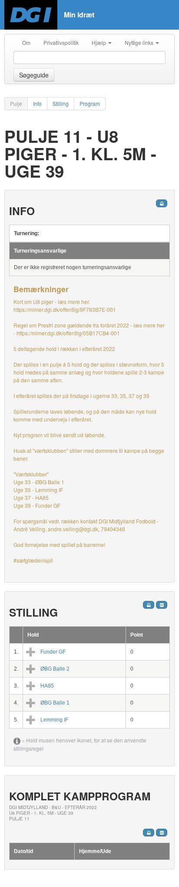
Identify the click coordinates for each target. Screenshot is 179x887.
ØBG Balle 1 (55, 703)
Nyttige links (140, 42)
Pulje (16, 103)
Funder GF (53, 652)
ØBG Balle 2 (55, 669)
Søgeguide (34, 75)
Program (90, 103)
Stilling (61, 103)
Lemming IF (54, 720)
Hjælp (99, 42)
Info (37, 103)
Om (26, 42)
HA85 (47, 686)
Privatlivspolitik (61, 42)
